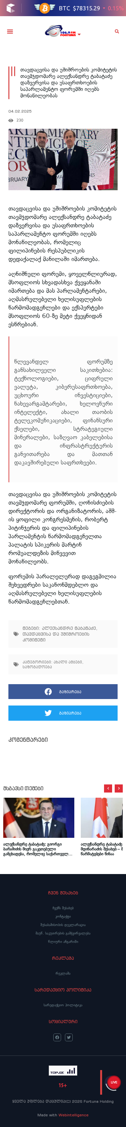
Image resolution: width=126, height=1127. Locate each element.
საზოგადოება (37, 666)
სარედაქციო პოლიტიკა (63, 1005)
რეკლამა (63, 973)
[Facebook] (57, 1037)
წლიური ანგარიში (63, 941)
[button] (10, 31)
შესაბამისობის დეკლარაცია (63, 925)
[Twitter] (69, 1037)
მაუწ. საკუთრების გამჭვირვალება (63, 933)
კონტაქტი (63, 916)
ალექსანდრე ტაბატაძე (69, 628)
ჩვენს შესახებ (63, 908)
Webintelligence (73, 1114)
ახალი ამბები (68, 662)
